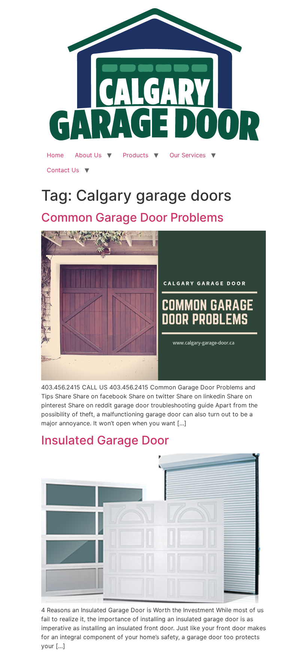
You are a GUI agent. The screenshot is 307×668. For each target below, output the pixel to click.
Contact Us (63, 170)
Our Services (188, 155)
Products (135, 155)
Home (55, 155)
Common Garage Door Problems (132, 217)
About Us (88, 155)
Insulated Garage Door (105, 440)
